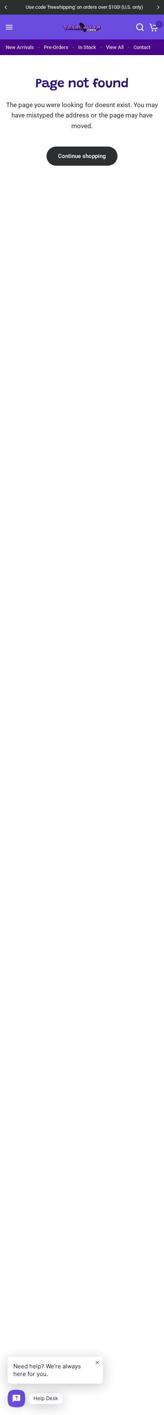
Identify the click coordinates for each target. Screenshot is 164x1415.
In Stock (87, 47)
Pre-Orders (56, 47)
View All (115, 47)
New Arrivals (20, 47)
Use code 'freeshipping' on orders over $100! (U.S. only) (82, 7)
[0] (152, 27)
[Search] (139, 27)
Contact (141, 47)
